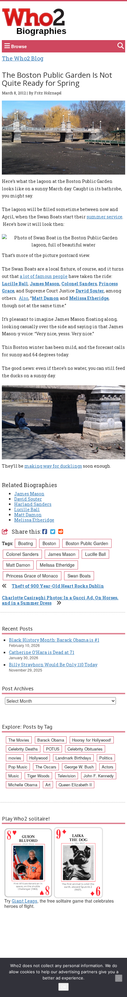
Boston (49, 543)
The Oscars (45, 767)
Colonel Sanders (79, 284)
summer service (104, 217)
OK (63, 986)
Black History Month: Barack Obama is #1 (54, 640)
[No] (118, 978)
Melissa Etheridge (89, 298)
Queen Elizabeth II (75, 785)
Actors (107, 767)
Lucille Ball (15, 284)
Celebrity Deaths (23, 749)
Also (23, 298)
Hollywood (38, 758)
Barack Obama (50, 740)
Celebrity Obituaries (85, 749)
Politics (106, 758)
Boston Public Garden (87, 543)
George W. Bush (79, 767)
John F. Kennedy (99, 776)
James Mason (44, 284)
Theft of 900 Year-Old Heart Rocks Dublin (58, 586)
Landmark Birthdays (73, 758)
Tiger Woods (38, 776)
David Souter (90, 291)
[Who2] (33, 17)
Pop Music (17, 767)
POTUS (52, 749)
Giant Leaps (24, 901)
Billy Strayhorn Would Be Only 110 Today (53, 665)
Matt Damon (45, 298)
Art (48, 785)
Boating (25, 543)
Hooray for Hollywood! (91, 740)
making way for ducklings (53, 466)
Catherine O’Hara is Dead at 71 (41, 652)
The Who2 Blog (22, 58)
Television (67, 776)
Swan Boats (79, 576)
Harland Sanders (32, 504)
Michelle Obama (22, 785)
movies (14, 758)
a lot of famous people (44, 276)
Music (13, 776)
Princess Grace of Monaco (32, 576)
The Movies (18, 740)
